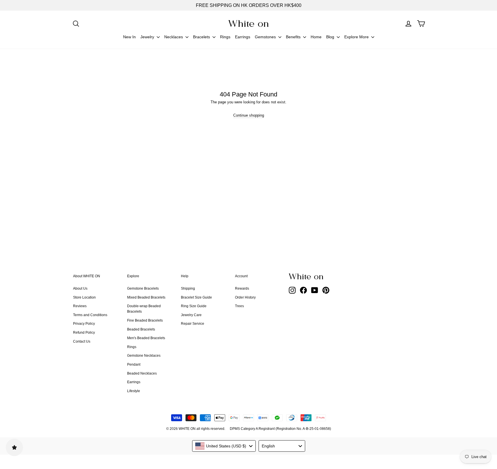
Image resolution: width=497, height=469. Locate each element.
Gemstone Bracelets (143, 288)
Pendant (133, 364)
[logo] (248, 23)
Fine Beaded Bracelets (145, 320)
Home (316, 37)
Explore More (357, 37)
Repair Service (192, 324)
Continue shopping (248, 115)
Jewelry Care (191, 315)
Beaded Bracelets (141, 329)
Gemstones (266, 37)
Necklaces (174, 37)
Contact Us (81, 341)
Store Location (84, 297)
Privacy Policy (84, 324)
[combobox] (224, 446)
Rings (225, 37)
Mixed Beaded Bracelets (146, 297)
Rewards (242, 288)
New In (129, 37)
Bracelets (202, 37)
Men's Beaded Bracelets (146, 338)
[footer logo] (320, 276)
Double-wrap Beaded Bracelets (144, 309)
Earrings (242, 37)
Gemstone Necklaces (143, 356)
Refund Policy (84, 333)
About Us (80, 288)
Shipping (188, 288)
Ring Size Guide (194, 306)
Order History (245, 297)
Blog (330, 37)
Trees (239, 306)
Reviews (80, 306)
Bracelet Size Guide (196, 297)
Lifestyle (133, 391)
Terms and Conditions (90, 315)
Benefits (294, 37)
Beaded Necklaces (142, 373)
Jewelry (147, 37)
